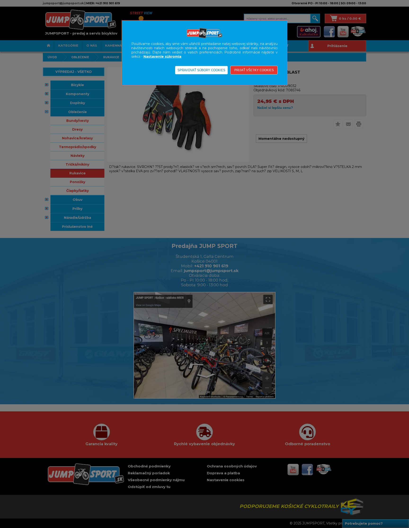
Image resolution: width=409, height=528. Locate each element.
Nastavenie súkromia (162, 56)
